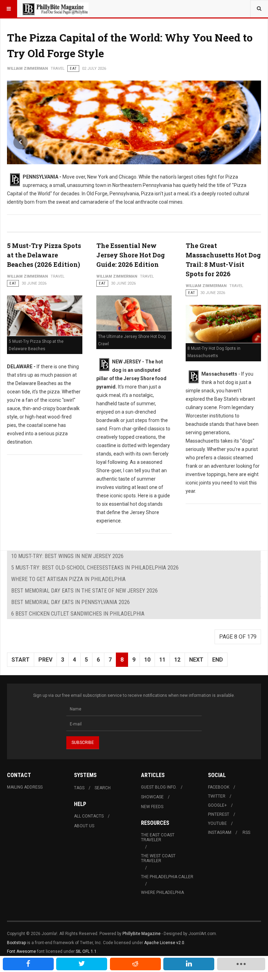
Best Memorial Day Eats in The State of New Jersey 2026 (84, 590)
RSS (246, 832)
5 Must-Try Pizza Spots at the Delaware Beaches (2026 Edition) (44, 255)
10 (147, 659)
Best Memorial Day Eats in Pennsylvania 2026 (70, 602)
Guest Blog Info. (159, 787)
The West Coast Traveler (158, 858)
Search (103, 787)
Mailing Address (25, 787)
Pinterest (218, 814)
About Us (84, 825)
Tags (79, 787)
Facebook (218, 787)
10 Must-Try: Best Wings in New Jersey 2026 (67, 556)
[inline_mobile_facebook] (28, 964)
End (217, 659)
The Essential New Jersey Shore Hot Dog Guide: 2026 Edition (130, 255)
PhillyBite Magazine (141, 933)
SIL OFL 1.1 (86, 951)
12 (177, 659)
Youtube (217, 823)
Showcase (152, 796)
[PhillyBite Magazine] (55, 8)
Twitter (216, 796)
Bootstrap (16, 942)
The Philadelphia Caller (167, 876)
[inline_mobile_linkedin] (188, 964)
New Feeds (152, 806)
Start (21, 659)
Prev (45, 659)
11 (162, 659)
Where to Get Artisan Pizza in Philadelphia (68, 579)
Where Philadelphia (162, 892)
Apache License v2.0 (164, 942)
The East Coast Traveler (157, 837)
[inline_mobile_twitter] (81, 964)
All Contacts (89, 816)
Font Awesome (21, 951)
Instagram (219, 832)
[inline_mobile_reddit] (135, 964)
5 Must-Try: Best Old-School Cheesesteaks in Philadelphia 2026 (95, 567)
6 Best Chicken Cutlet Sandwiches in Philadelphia (77, 613)
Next (196, 659)
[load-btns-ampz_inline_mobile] (241, 964)
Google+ (217, 805)
